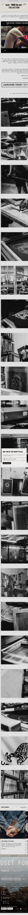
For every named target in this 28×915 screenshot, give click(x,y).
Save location (7, 463)
